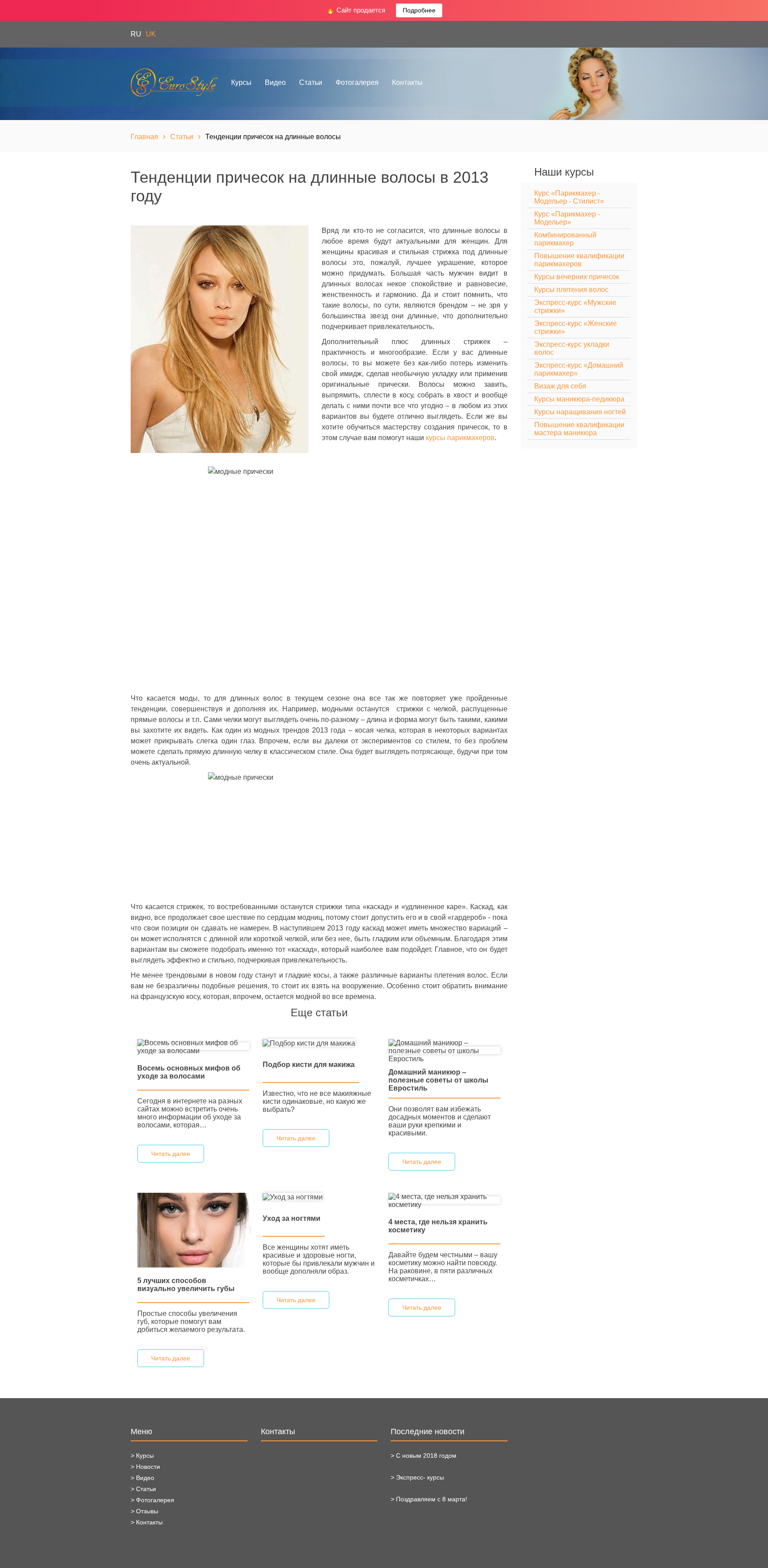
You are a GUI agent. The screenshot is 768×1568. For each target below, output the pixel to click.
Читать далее (170, 1153)
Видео (275, 82)
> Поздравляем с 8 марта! (429, 1499)
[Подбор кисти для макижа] (309, 1043)
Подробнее (419, 10)
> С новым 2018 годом (423, 1455)
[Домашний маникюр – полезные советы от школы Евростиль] (444, 1050)
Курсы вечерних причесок (576, 277)
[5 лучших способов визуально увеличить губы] (193, 1229)
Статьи (310, 82)
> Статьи (143, 1488)
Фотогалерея (357, 82)
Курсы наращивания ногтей (580, 412)
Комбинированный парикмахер (565, 239)
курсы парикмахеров (460, 437)
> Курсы (142, 1455)
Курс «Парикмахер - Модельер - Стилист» (569, 197)
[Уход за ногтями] (293, 1196)
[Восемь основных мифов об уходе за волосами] (193, 1046)
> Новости (145, 1466)
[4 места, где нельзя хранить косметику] (444, 1200)
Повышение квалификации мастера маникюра (579, 429)
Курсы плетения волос (571, 289)
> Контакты (147, 1522)
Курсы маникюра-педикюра (579, 399)
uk (151, 34)
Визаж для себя (560, 386)
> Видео (142, 1477)
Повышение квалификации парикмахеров (579, 260)
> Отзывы (144, 1511)
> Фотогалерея (152, 1500)
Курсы (241, 82)
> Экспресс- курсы (417, 1477)
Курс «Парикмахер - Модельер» (567, 218)
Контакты (407, 82)
